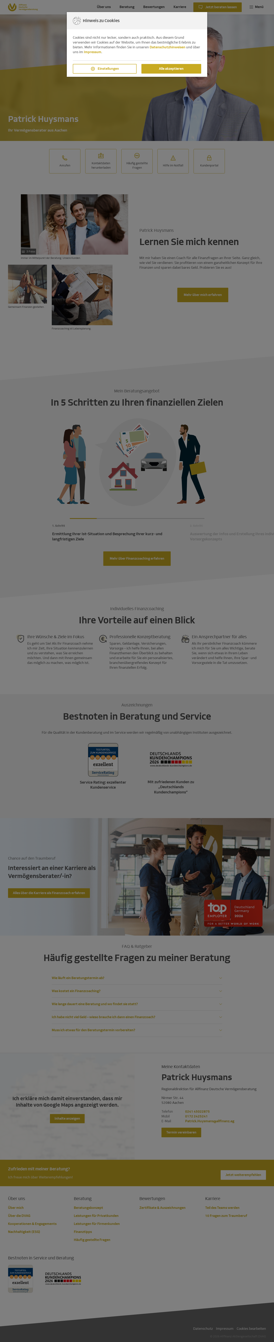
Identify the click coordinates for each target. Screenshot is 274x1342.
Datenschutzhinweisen (167, 47)
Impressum (92, 52)
